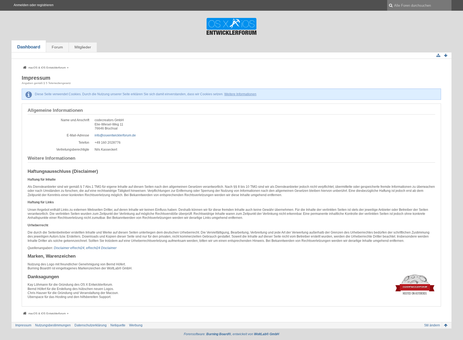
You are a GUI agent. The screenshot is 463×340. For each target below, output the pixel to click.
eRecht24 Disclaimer (101, 248)
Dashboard (28, 46)
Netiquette (117, 325)
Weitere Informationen (240, 94)
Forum (57, 47)
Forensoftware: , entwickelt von (231, 334)
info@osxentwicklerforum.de (115, 135)
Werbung (136, 325)
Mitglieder (82, 47)
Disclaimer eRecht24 (69, 248)
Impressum (23, 325)
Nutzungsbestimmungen (53, 325)
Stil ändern (432, 325)
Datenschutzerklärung (90, 325)
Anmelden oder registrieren (34, 5)
